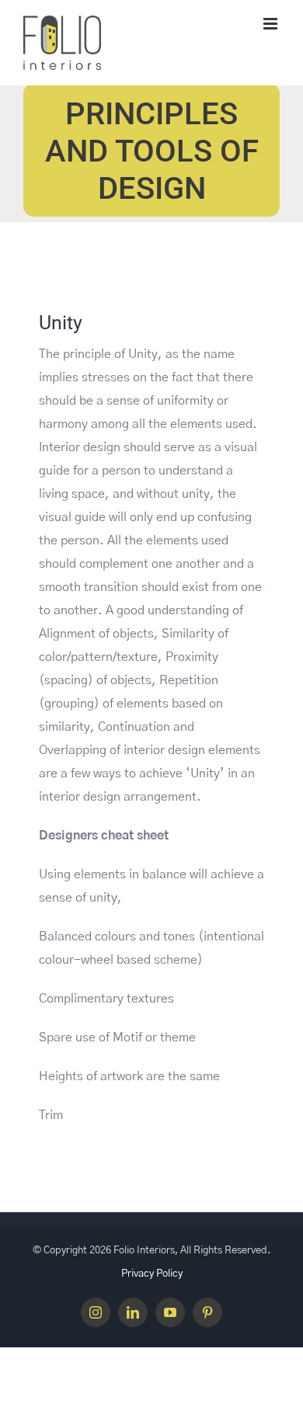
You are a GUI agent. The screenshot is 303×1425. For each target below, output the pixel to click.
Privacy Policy (152, 1274)
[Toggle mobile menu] (271, 24)
